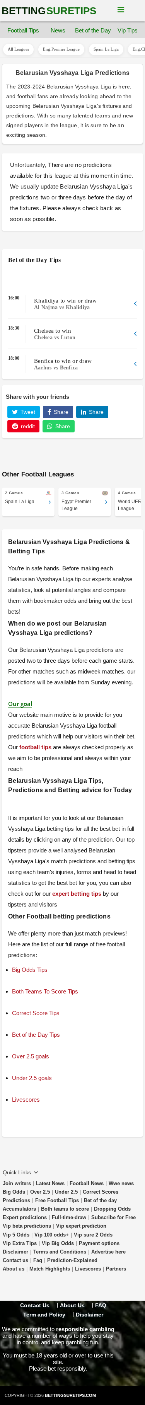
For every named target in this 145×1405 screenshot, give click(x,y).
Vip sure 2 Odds (93, 1235)
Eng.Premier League (61, 49)
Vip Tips (128, 30)
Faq (37, 1260)
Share (60, 412)
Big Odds (14, 1192)
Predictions (16, 1200)
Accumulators (19, 1209)
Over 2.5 (40, 1192)
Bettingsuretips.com (70, 1395)
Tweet (27, 412)
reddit (27, 426)
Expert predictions (25, 1217)
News (58, 30)
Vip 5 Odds (16, 1235)
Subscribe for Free (113, 1217)
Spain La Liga (106, 49)
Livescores (88, 1269)
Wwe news (121, 1183)
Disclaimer (15, 1252)
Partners (116, 1269)
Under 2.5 (66, 1192)
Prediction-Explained (72, 1260)
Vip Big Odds (58, 1243)
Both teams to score (65, 1209)
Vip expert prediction (81, 1226)
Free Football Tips (57, 1200)
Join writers (17, 1183)
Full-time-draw (69, 1217)
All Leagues (18, 49)
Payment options (99, 1243)
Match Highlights (49, 1269)
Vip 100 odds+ (51, 1235)
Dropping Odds (112, 1209)
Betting (49, 10)
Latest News (50, 1183)
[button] (72, 304)
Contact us (15, 1260)
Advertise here (108, 1252)
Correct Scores (100, 1192)
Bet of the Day (92, 30)
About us (13, 1269)
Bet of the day (100, 1200)
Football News (87, 1183)
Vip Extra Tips (20, 1243)
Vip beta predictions (27, 1226)
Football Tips (23, 30)
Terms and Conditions (59, 1252)
